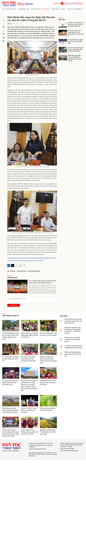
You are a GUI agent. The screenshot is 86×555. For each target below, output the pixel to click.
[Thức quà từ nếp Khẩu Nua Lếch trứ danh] (48, 400)
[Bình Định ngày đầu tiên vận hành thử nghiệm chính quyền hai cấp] (63, 57)
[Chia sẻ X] (12, 265)
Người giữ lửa (56, 9)
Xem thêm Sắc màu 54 (10, 316)
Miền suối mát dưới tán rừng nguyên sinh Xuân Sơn (72, 354)
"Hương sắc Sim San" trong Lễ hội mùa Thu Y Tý (10, 359)
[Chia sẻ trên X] (3, 30)
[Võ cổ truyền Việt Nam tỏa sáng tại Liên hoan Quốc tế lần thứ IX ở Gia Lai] (17, 286)
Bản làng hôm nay (36, 9)
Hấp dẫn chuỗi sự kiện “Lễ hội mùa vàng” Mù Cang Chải (48, 432)
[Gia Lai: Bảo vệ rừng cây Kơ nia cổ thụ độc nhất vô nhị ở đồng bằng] (63, 49)
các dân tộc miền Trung (34, 271)
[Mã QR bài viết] (3, 41)
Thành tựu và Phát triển (74, 9)
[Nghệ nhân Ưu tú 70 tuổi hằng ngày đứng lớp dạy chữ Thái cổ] (29, 325)
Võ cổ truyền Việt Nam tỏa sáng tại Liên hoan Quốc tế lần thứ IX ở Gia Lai (42, 282)
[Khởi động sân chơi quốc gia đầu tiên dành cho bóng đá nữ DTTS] (10, 400)
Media (63, 9)
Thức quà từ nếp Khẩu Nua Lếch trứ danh (47, 409)
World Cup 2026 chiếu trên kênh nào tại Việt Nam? (72, 339)
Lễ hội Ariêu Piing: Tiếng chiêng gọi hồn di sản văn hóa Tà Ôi (29, 432)
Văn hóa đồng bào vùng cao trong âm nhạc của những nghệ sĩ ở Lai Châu (10, 336)
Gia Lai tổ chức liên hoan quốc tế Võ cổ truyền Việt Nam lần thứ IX (76, 33)
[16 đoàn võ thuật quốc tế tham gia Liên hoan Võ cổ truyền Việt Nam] (63, 25)
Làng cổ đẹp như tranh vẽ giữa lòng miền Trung (73, 346)
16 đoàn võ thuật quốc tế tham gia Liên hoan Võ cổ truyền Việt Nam (75, 24)
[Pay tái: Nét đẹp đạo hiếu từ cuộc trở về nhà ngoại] (48, 325)
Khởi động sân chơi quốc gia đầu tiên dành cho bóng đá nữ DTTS (10, 410)
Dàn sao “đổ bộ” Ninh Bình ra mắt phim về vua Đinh (28, 410)
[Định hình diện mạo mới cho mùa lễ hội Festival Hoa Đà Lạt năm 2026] (48, 349)
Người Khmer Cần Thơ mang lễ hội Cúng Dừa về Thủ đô (48, 382)
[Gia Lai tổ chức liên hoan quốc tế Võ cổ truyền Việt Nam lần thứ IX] (63, 32)
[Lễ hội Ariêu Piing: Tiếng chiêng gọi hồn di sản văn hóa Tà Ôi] (29, 422)
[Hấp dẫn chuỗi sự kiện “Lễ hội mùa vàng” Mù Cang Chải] (48, 422)
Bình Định (12, 271)
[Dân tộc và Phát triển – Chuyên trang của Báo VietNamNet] (9, 3)
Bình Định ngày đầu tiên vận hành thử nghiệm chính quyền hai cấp (75, 58)
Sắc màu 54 (46, 9)
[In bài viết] (3, 37)
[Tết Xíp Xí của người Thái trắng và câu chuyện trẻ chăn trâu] (29, 349)
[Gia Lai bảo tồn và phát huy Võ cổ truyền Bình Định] (63, 42)
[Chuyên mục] (82, 9)
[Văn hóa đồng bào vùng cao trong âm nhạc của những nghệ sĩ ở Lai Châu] (10, 325)
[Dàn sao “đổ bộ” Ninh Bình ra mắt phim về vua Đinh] (29, 400)
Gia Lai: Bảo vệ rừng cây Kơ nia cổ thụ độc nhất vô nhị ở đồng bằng (76, 49)
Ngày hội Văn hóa (21, 271)
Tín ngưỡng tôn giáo (23, 9)
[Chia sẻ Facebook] (3, 27)
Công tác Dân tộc (11, 9)
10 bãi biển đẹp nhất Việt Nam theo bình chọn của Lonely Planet (73, 321)
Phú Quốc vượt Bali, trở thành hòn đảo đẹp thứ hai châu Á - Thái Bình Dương (72, 330)
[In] (20, 265)
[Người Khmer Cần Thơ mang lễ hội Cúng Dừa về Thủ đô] (48, 373)
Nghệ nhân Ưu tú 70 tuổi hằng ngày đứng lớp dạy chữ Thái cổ (29, 335)
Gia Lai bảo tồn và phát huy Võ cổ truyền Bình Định (75, 41)
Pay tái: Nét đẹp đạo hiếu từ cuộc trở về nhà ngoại (48, 334)
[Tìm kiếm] (78, 9)
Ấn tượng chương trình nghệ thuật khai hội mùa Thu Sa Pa (10, 382)
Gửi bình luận (13, 305)
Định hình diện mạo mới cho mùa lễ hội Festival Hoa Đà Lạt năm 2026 (48, 360)
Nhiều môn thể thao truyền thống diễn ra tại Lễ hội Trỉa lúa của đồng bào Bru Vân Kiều (10, 433)
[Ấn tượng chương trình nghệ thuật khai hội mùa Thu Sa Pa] (10, 373)
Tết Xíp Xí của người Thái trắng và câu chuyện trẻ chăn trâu (28, 359)
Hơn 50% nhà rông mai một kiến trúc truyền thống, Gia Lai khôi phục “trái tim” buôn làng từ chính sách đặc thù (29, 385)
